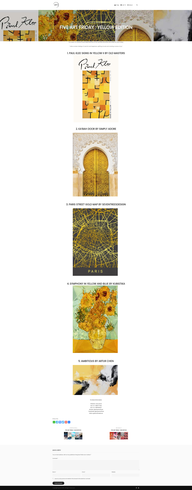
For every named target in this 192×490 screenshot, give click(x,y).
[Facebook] (136, 488)
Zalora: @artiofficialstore (96, 413)
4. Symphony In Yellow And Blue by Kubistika (96, 283)
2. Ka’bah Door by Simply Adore (96, 129)
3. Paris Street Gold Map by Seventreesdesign (96, 204)
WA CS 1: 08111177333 (96, 405)
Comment (55, 458)
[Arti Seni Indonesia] (56, 5)
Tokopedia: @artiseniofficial (96, 411)
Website (113, 472)
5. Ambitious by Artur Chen (96, 361)
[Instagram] (139, 488)
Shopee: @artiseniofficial (96, 409)
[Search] (137, 5)
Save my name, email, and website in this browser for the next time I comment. (72, 478)
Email (83, 472)
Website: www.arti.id (96, 403)
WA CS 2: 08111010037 (96, 407)
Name (54, 472)
